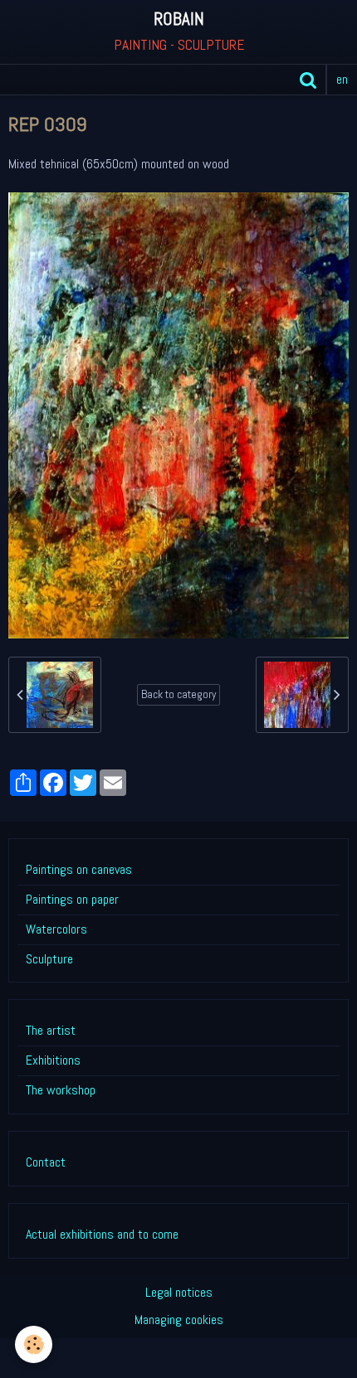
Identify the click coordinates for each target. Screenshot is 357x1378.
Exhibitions (53, 1060)
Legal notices (179, 1292)
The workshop (60, 1090)
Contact (46, 1162)
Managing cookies (178, 1319)
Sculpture (49, 959)
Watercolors (56, 929)
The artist (51, 1030)
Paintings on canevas (79, 869)
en (342, 79)
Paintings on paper (72, 899)
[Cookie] (33, 1344)
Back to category (178, 694)
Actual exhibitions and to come (102, 1234)
